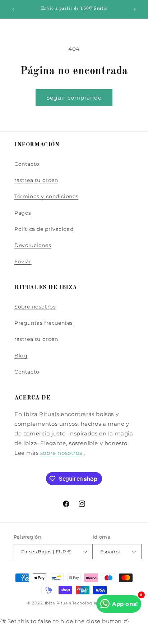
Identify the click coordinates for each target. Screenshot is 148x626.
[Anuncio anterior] (13, 9)
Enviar (23, 261)
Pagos (22, 213)
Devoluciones (32, 245)
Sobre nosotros (35, 306)
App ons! (125, 603)
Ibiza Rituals (58, 603)
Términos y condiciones (46, 196)
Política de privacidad (43, 229)
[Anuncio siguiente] (135, 9)
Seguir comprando (74, 97)
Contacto (27, 164)
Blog (20, 355)
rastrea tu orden (36, 180)
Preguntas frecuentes (43, 323)
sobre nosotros (61, 452)
